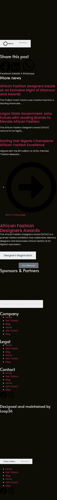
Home (9, 317)
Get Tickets (12, 320)
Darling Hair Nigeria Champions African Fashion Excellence (26, 143)
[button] (5, 68)
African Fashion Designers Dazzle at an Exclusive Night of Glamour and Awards (27, 90)
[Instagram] (10, 395)
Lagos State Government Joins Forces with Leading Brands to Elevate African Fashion (26, 117)
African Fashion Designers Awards (20, 228)
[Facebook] (3, 395)
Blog (8, 324)
